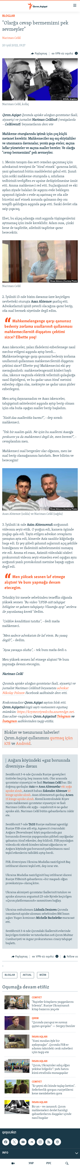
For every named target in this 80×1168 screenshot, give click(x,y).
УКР (31, 1163)
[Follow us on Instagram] (40, 1141)
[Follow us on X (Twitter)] (14, 1141)
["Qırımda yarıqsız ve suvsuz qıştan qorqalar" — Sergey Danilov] (16, 1023)
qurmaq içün (61, 738)
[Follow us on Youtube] (23, 1141)
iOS (7, 744)
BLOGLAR (8, 16)
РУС (48, 1163)
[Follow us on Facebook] (5, 1141)
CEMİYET (37, 997)
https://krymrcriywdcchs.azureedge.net (45, 712)
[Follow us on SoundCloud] (31, 1141)
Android (23, 744)
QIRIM (35, 1018)
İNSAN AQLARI (39, 1037)
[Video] (13, 1163)
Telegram (63, 716)
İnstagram (9, 721)
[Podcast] (57, 1141)
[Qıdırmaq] (67, 1163)
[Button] (39, 53)
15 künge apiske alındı (20, 799)
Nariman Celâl (11, 38)
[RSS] (48, 1141)
